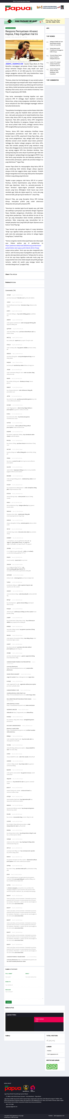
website (8, 981)
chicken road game (12, 888)
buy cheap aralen (23, 764)
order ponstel (21, 496)
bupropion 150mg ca (19, 470)
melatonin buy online (27, 479)
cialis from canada (23, 757)
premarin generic (25, 523)
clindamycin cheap (24, 381)
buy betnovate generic (24, 417)
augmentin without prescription (28, 684)
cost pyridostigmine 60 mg (24, 356)
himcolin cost (20, 298)
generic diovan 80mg (22, 603)
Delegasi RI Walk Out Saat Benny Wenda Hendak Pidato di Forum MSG (56, 43)
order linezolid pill (23, 594)
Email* (27, 973)
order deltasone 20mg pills (25, 390)
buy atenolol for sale (18, 781)
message (8, 989)
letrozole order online (23, 532)
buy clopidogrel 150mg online (27, 842)
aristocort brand (25, 790)
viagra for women (11, 677)
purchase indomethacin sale (26, 331)
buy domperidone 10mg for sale (28, 833)
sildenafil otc (10, 712)
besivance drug (25, 305)
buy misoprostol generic (28, 808)
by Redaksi (7, 37)
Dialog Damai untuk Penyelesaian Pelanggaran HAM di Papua (56, 50)
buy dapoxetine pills (25, 799)
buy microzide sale (27, 739)
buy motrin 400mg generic (24, 314)
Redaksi (49, 1050)
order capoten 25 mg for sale (25, 585)
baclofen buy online (19, 365)
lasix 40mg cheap (28, 638)
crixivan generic (18, 578)
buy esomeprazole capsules (28, 851)
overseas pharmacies (12, 666)
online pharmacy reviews (13, 703)
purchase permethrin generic (24, 399)
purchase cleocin (21, 443)
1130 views (25, 37)
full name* (8, 973)
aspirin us (17, 340)
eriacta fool (18, 560)
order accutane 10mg (29, 372)
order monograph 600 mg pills (28, 323)
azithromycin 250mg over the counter (23, 611)
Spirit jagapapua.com (52, 1054)
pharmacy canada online (13, 728)
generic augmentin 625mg (28, 656)
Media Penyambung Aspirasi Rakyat (21, 1)
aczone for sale (16, 461)
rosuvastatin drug (17, 817)
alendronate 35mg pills (24, 514)
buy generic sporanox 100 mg (27, 629)
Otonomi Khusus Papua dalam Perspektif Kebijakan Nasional (56, 57)
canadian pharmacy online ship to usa (16, 693)
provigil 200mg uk (19, 879)
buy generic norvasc (26, 773)
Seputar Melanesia (10, 28)
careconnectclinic (18, 903)
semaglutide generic (29, 719)
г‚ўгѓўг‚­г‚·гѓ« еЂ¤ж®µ (28, 551)
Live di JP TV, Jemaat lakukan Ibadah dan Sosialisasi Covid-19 (55, 63)
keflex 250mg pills (21, 452)
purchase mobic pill (21, 868)
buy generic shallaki (22, 347)
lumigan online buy (23, 505)
